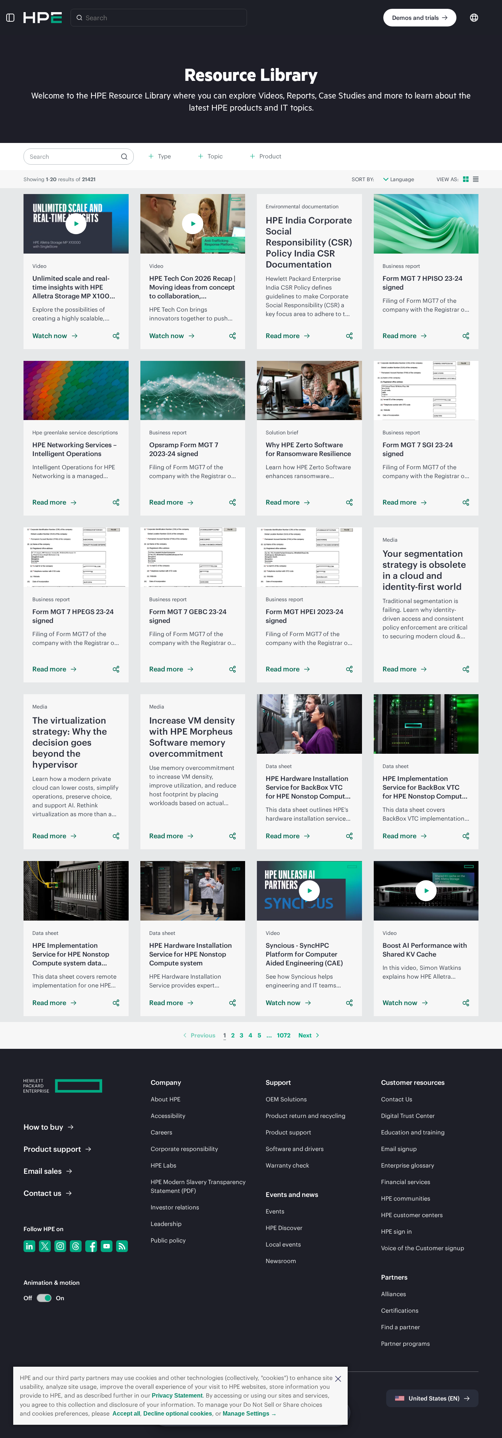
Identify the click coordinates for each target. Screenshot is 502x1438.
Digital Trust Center (408, 1115)
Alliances (393, 1294)
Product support (288, 1132)
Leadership (166, 1223)
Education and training (413, 1132)
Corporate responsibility (184, 1148)
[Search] (79, 17)
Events (275, 1211)
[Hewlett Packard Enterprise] (43, 17)
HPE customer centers (412, 1215)
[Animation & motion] (44, 1298)
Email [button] (43, 1171)
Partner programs (405, 1343)
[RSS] (122, 1246)
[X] (45, 1246)
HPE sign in (396, 1231)
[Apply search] (124, 156)
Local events (283, 1244)
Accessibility (168, 1115)
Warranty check (287, 1165)
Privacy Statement (177, 1395)
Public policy (168, 1240)
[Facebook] (91, 1246)
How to (43, 1127)
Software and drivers (295, 1148)
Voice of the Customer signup (422, 1248)
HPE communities (405, 1198)
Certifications (400, 1310)
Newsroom (281, 1261)
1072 (283, 1035)
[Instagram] (60, 1246)
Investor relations (175, 1207)
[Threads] (76, 1246)
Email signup (399, 1148)
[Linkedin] (29, 1246)
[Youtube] (106, 1246)
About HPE (165, 1099)
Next (305, 1035)
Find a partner (400, 1327)
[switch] (39, 1298)
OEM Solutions (286, 1099)
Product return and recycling (305, 1115)
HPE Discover (284, 1227)
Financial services (405, 1182)
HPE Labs (163, 1165)
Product (52, 1149)
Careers (161, 1132)
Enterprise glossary (407, 1165)
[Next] (317, 1035)
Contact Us (396, 1099)
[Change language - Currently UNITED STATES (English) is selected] (474, 17)
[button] (338, 1378)
